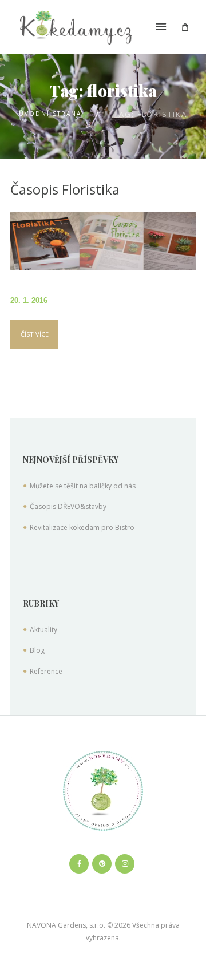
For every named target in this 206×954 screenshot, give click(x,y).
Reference (46, 671)
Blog (37, 650)
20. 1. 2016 (28, 300)
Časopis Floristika (65, 189)
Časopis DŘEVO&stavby (68, 506)
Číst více (35, 334)
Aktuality (43, 629)
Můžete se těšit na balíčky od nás (83, 486)
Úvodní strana (50, 114)
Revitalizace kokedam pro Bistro (82, 527)
